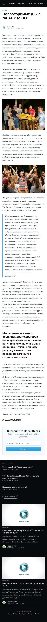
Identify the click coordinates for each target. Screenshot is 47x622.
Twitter (30, 614)
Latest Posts (12, 614)
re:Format (10, 27)
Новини (12, 3)
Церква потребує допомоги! (14, 487)
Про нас (21, 3)
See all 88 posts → (10, 497)
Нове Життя (21, 611)
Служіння (32, 3)
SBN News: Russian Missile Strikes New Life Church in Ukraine (20, 477)
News (4, 10)
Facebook (22, 614)
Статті (40, 3)
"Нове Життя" (12, 546)
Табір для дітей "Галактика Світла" (17, 467)
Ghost (37, 614)
